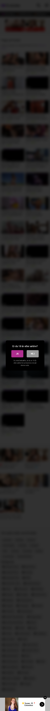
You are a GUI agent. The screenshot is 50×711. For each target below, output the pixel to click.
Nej (33, 353)
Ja (17, 353)
